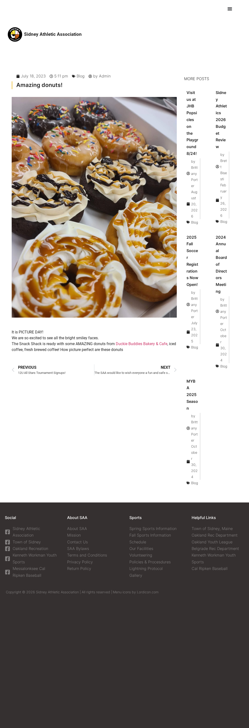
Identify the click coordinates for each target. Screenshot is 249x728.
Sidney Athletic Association (53, 34)
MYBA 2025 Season (192, 395)
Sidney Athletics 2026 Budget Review (221, 119)
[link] (141, 343)
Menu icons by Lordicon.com (136, 592)
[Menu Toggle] (229, 8)
